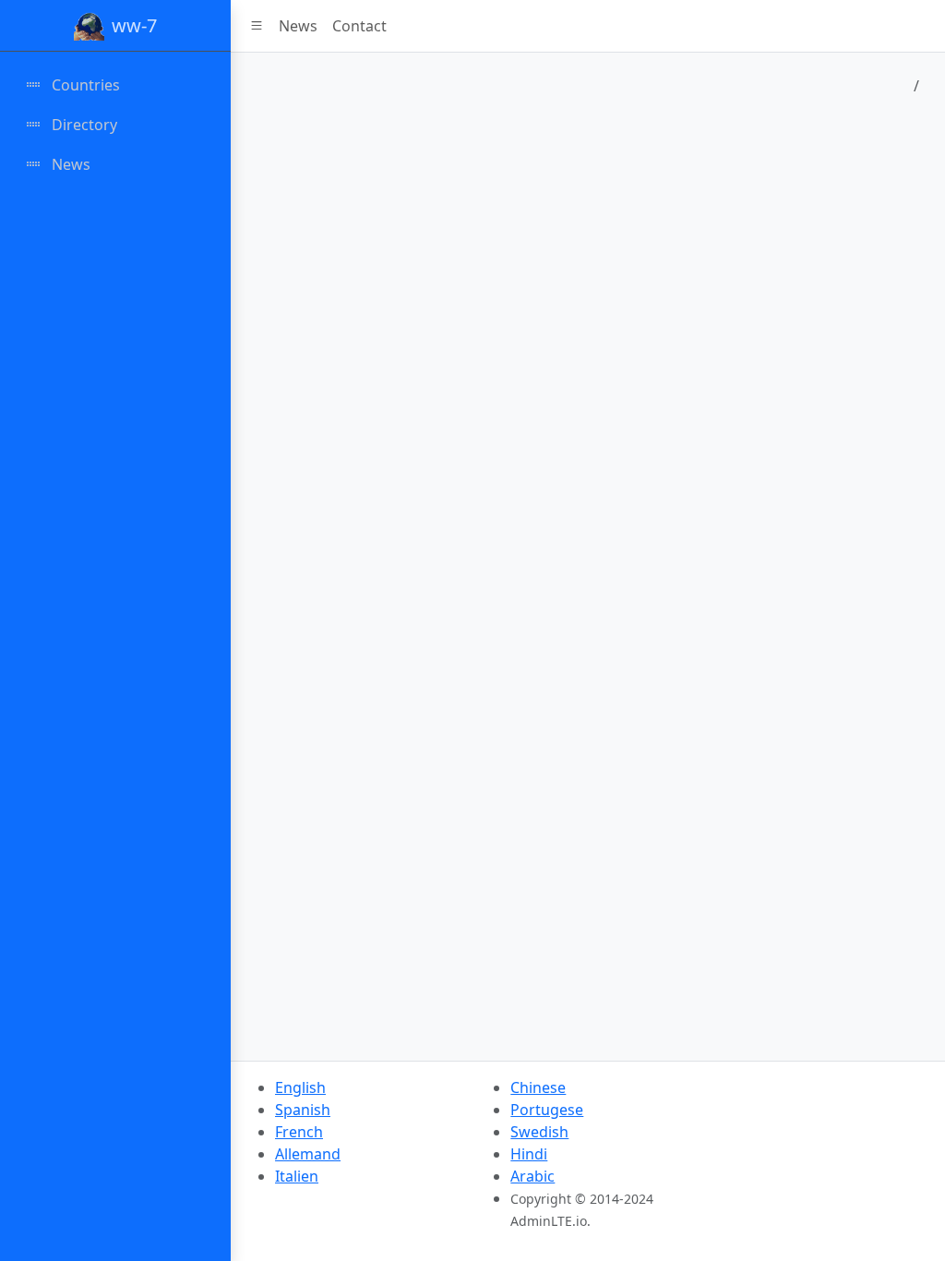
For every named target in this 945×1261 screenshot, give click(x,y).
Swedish (539, 1132)
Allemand (308, 1154)
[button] (256, 25)
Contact (359, 26)
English (300, 1087)
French (299, 1132)
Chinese (538, 1087)
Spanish (302, 1109)
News (298, 26)
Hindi (528, 1154)
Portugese (546, 1109)
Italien (296, 1176)
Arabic (532, 1176)
